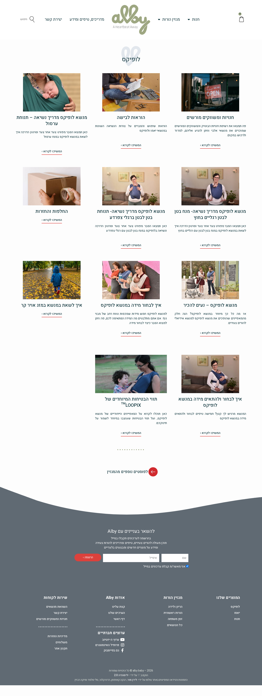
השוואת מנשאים (56, 606)
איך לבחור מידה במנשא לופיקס (131, 305)
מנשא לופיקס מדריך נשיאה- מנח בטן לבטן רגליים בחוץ (210, 214)
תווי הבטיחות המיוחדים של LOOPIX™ (131, 402)
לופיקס (235, 606)
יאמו (237, 613)
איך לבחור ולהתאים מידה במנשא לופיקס (210, 402)
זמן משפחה (175, 619)
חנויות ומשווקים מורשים (210, 117)
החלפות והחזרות (51, 211)
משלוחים (61, 642)
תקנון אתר (60, 648)
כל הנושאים (174, 625)
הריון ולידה (175, 606)
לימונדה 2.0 (121, 675)
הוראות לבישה (131, 117)
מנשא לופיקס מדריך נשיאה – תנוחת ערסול (51, 120)
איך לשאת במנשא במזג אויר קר (51, 305)
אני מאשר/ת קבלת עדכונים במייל (164, 566)
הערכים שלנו (116, 613)
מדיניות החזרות (57, 636)
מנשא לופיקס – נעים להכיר (210, 305)
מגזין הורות (171, 19)
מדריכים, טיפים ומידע (87, 19)
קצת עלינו (118, 606)
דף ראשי (119, 619)
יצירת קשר (53, 19)
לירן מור (132, 680)
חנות (195, 19)
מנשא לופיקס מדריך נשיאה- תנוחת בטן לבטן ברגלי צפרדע (131, 214)
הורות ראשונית (173, 613)
